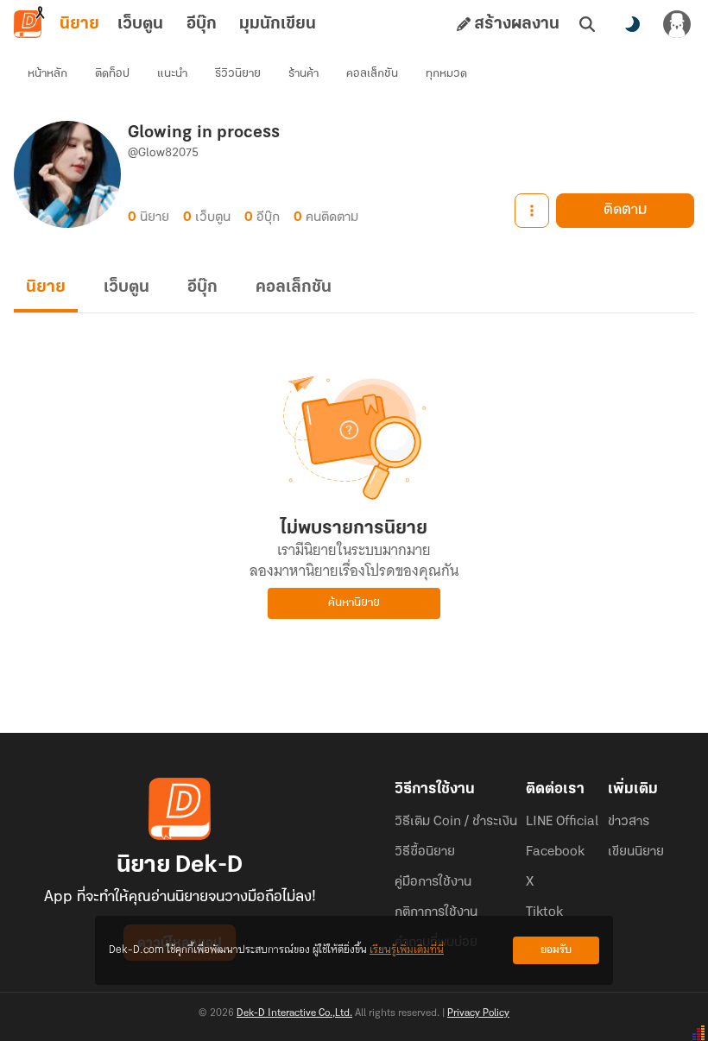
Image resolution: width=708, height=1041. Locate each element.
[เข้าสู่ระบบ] (677, 24)
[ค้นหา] (587, 24)
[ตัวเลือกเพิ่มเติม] (532, 210)
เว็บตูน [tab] (140, 24)
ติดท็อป (112, 73)
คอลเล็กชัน (372, 73)
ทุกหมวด (446, 73)
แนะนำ (172, 73)
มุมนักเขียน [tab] (277, 24)
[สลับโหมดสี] (632, 24)
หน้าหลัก (47, 73)
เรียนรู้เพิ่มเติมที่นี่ (407, 950)
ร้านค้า (303, 73)
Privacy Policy (478, 1013)
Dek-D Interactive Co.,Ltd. (294, 1013)
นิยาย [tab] (79, 24)
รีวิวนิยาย (238, 73)
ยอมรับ (556, 950)
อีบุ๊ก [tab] (201, 24)
